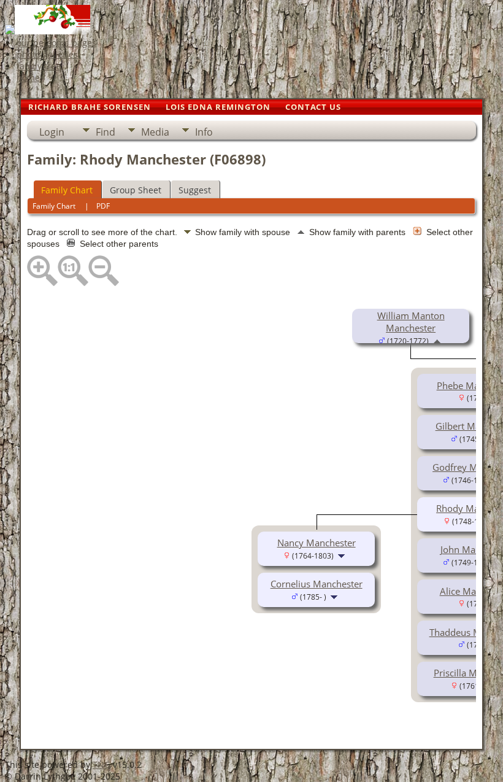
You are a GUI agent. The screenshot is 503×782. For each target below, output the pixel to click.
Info (204, 132)
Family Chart (67, 190)
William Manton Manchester (411, 321)
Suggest (195, 190)
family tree (39, 66)
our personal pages (56, 42)
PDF (103, 206)
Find (105, 132)
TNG (101, 764)
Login (51, 132)
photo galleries (47, 54)
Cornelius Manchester (317, 584)
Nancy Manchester (316, 542)
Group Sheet (135, 190)
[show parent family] (437, 340)
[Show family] (342, 555)
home (28, 77)
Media (155, 132)
